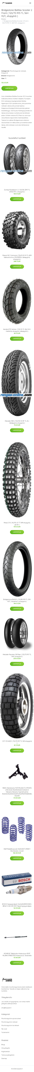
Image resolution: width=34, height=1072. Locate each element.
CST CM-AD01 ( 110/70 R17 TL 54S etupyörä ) (17, 742)
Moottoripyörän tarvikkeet (10, 1025)
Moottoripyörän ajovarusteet (11, 1018)
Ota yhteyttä (5, 1048)
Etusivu (3, 19)
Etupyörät (4, 73)
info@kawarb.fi (6, 1008)
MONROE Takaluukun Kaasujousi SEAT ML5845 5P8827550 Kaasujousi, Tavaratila (17, 954)
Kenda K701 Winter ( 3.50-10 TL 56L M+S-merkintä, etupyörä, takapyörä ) (17, 330)
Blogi (3, 1044)
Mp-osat (4, 1029)
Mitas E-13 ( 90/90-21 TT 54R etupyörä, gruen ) (17, 524)
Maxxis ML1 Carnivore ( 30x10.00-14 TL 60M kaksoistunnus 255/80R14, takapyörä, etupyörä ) (17, 257)
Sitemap (4, 1058)
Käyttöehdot (5, 1051)
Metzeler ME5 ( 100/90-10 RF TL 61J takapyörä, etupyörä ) (17, 422)
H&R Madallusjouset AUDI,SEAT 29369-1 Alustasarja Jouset (17, 850)
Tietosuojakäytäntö (7, 1055)
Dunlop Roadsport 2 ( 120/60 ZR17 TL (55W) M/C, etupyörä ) (17, 191)
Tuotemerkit (5, 1032)
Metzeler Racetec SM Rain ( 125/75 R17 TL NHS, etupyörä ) (17, 655)
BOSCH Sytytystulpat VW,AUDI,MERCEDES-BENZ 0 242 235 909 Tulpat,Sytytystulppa (17, 905)
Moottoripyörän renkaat (18, 71)
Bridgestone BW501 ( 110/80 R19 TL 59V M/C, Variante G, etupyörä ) (17, 600)
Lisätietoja (9, 88)
